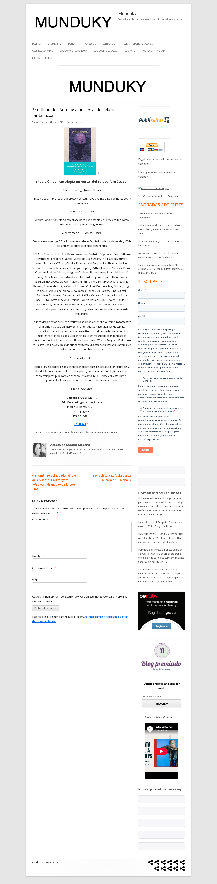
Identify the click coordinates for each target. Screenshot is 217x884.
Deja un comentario (76, 122)
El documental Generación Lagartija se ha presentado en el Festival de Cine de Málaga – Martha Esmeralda (161, 502)
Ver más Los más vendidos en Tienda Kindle (159, 196)
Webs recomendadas (42, 51)
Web (35, 580)
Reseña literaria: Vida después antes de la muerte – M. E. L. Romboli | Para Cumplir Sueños (159, 573)
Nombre (38, 556)
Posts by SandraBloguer (159, 717)
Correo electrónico (44, 568)
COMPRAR (82, 424)
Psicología (90, 44)
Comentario (40, 519)
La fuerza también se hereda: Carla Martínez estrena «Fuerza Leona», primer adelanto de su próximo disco (161, 268)
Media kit (36, 44)
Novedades (113, 432)
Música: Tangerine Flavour (160, 526)
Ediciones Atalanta (97, 432)
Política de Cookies (42, 58)
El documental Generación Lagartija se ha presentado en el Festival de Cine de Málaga (161, 510)
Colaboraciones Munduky (73, 51)
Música (71, 44)
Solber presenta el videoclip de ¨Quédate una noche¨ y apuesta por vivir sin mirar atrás (159, 229)
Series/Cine (108, 44)
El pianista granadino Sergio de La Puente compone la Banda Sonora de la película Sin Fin (161, 557)
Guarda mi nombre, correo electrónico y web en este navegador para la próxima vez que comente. (79, 599)
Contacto (130, 51)
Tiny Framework (47, 862)
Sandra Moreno (39, 122)
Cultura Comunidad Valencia (137, 44)
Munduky (127, 13)
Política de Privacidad (153, 51)
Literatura (53, 44)
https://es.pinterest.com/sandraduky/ (160, 789)
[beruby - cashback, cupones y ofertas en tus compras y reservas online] (161, 611)
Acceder (60, 862)
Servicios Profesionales (106, 51)
